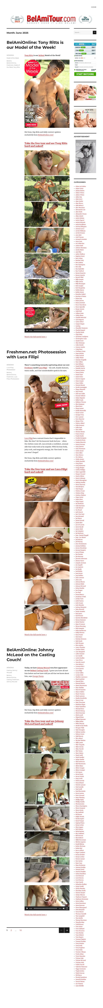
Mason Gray (79, 700)
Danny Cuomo (80, 370)
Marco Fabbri (80, 692)
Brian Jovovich (80, 303)
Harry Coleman (80, 478)
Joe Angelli (79, 565)
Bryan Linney (80, 309)
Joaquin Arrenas (81, 563)
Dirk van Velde (80, 394)
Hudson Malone (81, 495)
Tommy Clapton (81, 939)
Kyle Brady (79, 641)
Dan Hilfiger (79, 364)
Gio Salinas (79, 457)
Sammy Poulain (80, 867)
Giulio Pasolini (80, 461)
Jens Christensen (81, 544)
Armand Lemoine (81, 239)
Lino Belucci (79, 664)
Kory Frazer (79, 635)
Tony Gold (79, 945)
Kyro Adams (79, 645)
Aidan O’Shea (80, 195)
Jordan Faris (79, 599)
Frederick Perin (80, 440)
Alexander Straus (81, 214)
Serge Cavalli (80, 886)
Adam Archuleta (81, 186)
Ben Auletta (79, 262)
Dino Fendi (79, 391)
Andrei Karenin (80, 222)
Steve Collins (80, 901)
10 (21, 930)
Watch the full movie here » (36, 337)
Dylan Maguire (80, 398)
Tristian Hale (80, 962)
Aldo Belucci (79, 205)
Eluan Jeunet (80, 408)
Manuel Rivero (80, 683)
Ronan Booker (80, 855)
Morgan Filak (80, 728)
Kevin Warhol (80, 622)
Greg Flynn (79, 463)
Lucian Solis (79, 675)
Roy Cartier (79, 861)
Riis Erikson (79, 838)
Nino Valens (79, 753)
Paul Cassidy (79, 787)
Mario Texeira (80, 694)
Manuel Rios (79, 681)
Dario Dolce (79, 377)
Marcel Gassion (80, 690)
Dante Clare (79, 375)
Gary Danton (80, 446)
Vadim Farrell (80, 965)
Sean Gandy (79, 882)
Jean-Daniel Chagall (82, 535)
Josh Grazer (79, 603)
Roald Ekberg (80, 844)
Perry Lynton (80, 793)
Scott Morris (80, 878)
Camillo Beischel (81, 317)
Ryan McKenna (80, 865)
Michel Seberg (80, 711)
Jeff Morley (79, 542)
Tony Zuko (79, 950)
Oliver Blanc (79, 766)
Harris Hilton (80, 476)
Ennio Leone (80, 413)
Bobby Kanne (80, 290)
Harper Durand (80, 474)
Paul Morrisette (80, 791)
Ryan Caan (79, 863)
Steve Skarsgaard (81, 907)
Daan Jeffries (80, 353)
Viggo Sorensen (81, 969)
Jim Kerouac (79, 556)
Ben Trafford (80, 271)
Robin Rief (79, 848)
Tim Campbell (80, 916)
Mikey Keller (79, 721)
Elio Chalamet (80, 404)
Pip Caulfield (79, 812)
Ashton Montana (81, 248)
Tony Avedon (80, 943)
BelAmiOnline (11, 63)
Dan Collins (79, 362)
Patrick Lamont (80, 785)
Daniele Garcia (80, 368)
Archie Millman (80, 231)
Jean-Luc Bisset (81, 537)
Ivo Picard (79, 510)
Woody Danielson (81, 977)
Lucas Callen (79, 673)
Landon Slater (80, 649)
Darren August (80, 379)
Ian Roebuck (79, 504)
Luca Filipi (43, 368)
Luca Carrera (80, 668)
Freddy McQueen (81, 438)
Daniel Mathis (80, 366)
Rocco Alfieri (80, 850)
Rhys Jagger (79, 827)
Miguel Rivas (80, 717)
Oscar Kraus (79, 774)
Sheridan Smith (81, 890)
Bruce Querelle (80, 307)
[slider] (45, 330)
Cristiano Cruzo (80, 351)
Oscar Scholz (80, 776)
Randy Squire (80, 819)
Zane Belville (80, 986)
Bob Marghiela (80, 288)
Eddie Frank (79, 400)
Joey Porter (79, 573)
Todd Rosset (79, 924)
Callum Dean (80, 313)
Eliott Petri (79, 406)
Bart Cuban (79, 258)
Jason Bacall (79, 527)
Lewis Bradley (80, 658)
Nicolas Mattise (80, 740)
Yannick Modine (81, 979)
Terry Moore (80, 912)
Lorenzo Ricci (80, 666)
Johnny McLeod (43, 668)
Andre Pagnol (80, 220)
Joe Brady (79, 569)
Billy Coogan (79, 279)
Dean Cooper (80, 381)
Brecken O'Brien (81, 296)
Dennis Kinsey (80, 385)
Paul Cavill (79, 789)
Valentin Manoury (81, 967)
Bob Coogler (79, 286)
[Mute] (64, 330)
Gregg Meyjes (80, 468)
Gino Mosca (79, 455)
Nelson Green (80, 734)
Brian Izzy (79, 298)
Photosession (11, 369)
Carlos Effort (80, 322)
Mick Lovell (79, 715)
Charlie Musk (80, 332)
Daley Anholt (80, 355)
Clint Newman (80, 343)
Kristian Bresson (81, 639)
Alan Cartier (79, 201)
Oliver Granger (80, 770)
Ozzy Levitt (79, 778)
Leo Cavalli (79, 656)
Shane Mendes (80, 888)
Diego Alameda (80, 389)
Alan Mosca (79, 203)
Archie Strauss (80, 233)
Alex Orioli (79, 212)
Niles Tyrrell (79, 749)
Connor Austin (80, 347)
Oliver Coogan (80, 768)
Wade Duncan (80, 973)
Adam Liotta (79, 188)
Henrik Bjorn (80, 487)
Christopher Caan (81, 339)
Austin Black (80, 250)
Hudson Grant (80, 491)
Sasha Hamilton (81, 874)
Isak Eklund (79, 508)
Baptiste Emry (80, 256)
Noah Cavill (79, 755)
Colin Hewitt (79, 345)
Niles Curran (79, 747)
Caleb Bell (79, 311)
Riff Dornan (79, 836)
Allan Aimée (79, 216)
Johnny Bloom (80, 582)
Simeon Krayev (80, 893)
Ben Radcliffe (80, 269)
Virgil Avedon (80, 971)
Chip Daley (79, 334)
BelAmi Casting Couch (39, 671)
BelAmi (41, 55)
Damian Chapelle (81, 360)
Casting (9, 670)
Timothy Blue (80, 922)
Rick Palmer (79, 829)
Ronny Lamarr (80, 859)
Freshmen (10, 65)
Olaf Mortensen (80, 764)
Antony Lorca (80, 229)
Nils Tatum (79, 751)
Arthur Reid (79, 246)
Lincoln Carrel (80, 662)
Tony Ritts (29, 55)
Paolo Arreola (80, 781)
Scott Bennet (80, 876)
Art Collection (80, 243)
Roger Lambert (80, 852)
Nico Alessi (79, 738)
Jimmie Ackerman (81, 558)
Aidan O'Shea (80, 193)
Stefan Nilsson (80, 895)
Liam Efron (79, 660)
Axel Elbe (78, 252)
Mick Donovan (80, 713)
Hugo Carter (79, 497)
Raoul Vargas (80, 821)
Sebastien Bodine (81, 884)
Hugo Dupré (79, 501)
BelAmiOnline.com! (46, 135)
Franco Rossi (80, 434)
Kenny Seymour (81, 620)
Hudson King (80, 493)
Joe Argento (79, 567)
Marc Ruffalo (80, 687)
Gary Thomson (80, 449)
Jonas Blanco (80, 594)
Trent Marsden (80, 956)
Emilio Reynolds (81, 410)
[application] (47, 320)
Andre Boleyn (80, 218)
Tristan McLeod (81, 960)
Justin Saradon (80, 611)
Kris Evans (79, 637)
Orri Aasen (79, 772)
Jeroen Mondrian (81, 548)
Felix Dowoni (80, 425)
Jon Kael (78, 592)
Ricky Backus (80, 831)
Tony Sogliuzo (80, 948)
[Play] (27, 330)
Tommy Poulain (81, 941)
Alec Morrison (80, 207)
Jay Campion (79, 531)
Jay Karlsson (79, 533)
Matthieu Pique (80, 704)
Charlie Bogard (80, 330)
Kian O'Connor (80, 624)
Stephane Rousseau (82, 899)
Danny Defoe (80, 372)
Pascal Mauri (80, 783)
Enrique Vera (80, 415)
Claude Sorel (79, 341)
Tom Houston (80, 931)
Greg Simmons (80, 465)
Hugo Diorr (79, 499)
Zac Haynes (79, 984)
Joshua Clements (81, 607)
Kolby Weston (80, 632)
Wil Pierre (79, 975)
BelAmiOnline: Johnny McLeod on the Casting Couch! (31, 654)
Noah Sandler (80, 757)
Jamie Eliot (79, 523)
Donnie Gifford (80, 396)
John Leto (79, 580)
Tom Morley (79, 933)
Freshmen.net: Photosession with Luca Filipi (36, 354)
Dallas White (80, 358)
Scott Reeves (80, 880)
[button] (47, 320)
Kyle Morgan (80, 643)
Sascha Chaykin (81, 871)
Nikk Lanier (79, 742)
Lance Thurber (80, 647)
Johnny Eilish (80, 584)
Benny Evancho (80, 273)
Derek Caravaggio (81, 387)
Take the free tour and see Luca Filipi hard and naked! (46, 470)
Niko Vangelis (80, 745)
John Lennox (80, 578)
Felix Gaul (79, 427)
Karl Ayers (79, 613)
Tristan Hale (79, 958)
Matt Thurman (80, 702)
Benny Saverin (80, 275)
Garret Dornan (80, 444)
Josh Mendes (80, 605)
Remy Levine (80, 825)
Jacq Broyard (80, 516)
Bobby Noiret (80, 292)
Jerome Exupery (81, 550)
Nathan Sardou (80, 732)
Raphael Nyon (80, 823)
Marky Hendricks (81, 698)
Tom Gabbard (80, 929)
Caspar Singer (80, 324)
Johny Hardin (80, 588)
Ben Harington (80, 265)
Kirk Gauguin (80, 628)
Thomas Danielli (81, 914)
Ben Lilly (78, 267)
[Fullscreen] (67, 330)
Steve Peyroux (80, 905)
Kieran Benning (81, 626)
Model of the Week (13, 58)
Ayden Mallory (80, 254)
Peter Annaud (80, 795)
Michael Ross (80, 709)
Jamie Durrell (80, 520)
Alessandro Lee (80, 210)
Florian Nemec (80, 432)
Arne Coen (79, 241)
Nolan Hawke (80, 759)
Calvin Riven (79, 315)
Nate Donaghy (80, 730)
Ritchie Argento (81, 842)
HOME (93, 7)
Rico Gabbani (80, 833)
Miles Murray (80, 723)
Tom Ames (79, 926)
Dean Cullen (79, 383)
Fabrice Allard (80, 423)
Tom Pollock (80, 935)
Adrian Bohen (80, 191)
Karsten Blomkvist (81, 618)
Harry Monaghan (81, 480)
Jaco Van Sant (80, 514)
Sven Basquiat (80, 910)
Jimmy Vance (80, 561)
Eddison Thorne (81, 402)
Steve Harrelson (81, 903)
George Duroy (37, 676)
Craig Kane (79, 349)
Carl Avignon (80, 320)
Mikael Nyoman (81, 719)
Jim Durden (79, 554)
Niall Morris (79, 736)
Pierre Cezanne (80, 808)
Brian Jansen (80, 300)
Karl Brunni (79, 616)
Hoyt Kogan (79, 489)
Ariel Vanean (80, 237)
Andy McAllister (81, 224)
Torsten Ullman (81, 952)
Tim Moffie (79, 918)
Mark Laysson (80, 696)
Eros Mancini (80, 419)
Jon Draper (79, 590)
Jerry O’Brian (80, 552)
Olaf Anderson (80, 761)
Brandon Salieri (80, 294)
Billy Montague (80, 284)
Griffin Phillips (80, 470)
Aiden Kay (79, 197)
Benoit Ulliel (79, 277)
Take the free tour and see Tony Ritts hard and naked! (46, 145)
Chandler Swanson (82, 328)
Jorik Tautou (79, 601)
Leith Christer (80, 654)
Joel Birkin (79, 571)
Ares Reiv (78, 235)
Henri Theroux (80, 484)
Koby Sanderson (81, 630)
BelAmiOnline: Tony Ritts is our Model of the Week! (35, 45)
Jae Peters (79, 518)
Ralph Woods (80, 816)
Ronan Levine (80, 857)
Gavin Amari (79, 451)
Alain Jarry (79, 199)
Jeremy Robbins (81, 546)
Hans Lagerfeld (80, 472)
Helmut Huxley (80, 482)
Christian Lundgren (82, 336)
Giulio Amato (80, 459)
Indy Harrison (80, 506)
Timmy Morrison (81, 920)
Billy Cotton (79, 281)
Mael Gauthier (80, 679)
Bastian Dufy (80, 260)
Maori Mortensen (81, 685)
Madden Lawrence (81, 677)
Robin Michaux (80, 846)
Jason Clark (79, 529)
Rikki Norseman (81, 840)
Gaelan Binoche (81, 442)
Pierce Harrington (81, 806)
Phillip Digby (80, 800)
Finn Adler (79, 429)
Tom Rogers (79, 937)
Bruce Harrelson (81, 305)
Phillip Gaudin (80, 802)
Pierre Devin (79, 810)
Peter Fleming (80, 797)
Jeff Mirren (79, 539)
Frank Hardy (80, 436)
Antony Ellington (81, 226)
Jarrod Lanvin (80, 525)
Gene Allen (79, 453)
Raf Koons (79, 814)
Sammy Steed (80, 869)
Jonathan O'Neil (81, 597)
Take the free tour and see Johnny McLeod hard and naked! (44, 722)
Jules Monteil (80, 609)
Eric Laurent (79, 417)
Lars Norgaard (80, 652)
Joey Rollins (79, 575)
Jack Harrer (79, 512)
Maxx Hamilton (81, 707)
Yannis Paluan (80, 981)
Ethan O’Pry (79, 421)
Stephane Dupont (81, 897)
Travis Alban (80, 954)
